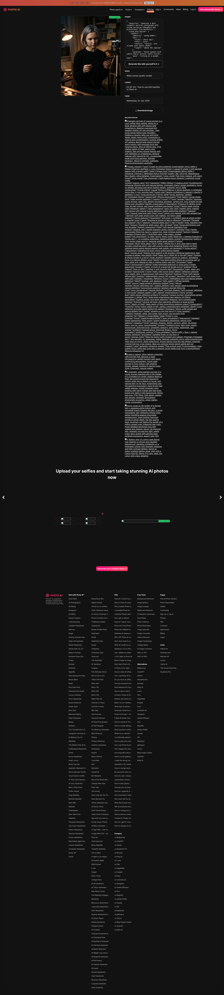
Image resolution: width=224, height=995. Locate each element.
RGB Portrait (96, 864)
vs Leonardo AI (120, 880)
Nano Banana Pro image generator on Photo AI (132, 687)
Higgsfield (141, 699)
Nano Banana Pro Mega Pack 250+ (82, 676)
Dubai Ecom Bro (97, 599)
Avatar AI (50, 602)
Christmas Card (97, 653)
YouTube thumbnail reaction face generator (107, 934)
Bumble (71, 664)
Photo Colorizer (143, 622)
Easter (93, 645)
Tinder (71, 660)
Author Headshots (75, 830)
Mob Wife (72, 803)
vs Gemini (118, 845)
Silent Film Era (96, 699)
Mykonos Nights (75, 714)
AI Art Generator (97, 884)
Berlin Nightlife (97, 845)
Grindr (71, 753)
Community (169, 9)
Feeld (71, 683)
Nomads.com (165, 653)
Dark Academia (97, 987)
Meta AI (140, 760)
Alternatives (142, 664)
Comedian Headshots (77, 849)
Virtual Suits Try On (76, 649)
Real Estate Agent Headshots (80, 841)
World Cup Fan (74, 764)
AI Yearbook (96, 664)
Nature (94, 753)
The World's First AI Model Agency (82, 745)
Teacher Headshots (76, 833)
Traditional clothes (98, 622)
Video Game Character (100, 814)
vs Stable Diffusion (121, 887)
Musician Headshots (99, 980)
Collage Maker (142, 645)
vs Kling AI (118, 857)
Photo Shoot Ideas (167, 603)
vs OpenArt (118, 926)
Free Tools (141, 595)
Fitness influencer (98, 741)
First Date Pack (74, 687)
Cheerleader (73, 810)
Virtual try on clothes (99, 606)
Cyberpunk (95, 626)
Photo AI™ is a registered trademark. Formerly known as (54, 600)
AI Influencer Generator (100, 730)
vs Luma (117, 860)
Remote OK (164, 656)
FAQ (116, 595)
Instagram (72, 610)
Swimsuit (72, 668)
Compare (118, 833)
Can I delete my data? (122, 653)
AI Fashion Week (97, 860)
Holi (92, 764)
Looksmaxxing (74, 622)
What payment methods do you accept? (129, 730)
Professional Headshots (77, 749)
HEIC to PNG (142, 656)
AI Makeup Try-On (76, 737)
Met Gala (94, 710)
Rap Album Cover (98, 891)
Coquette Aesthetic (98, 984)
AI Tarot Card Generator (78, 780)
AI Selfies (72, 614)
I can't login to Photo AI (123, 656)
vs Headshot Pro (120, 849)
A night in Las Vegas (99, 857)
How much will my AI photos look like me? (130, 799)
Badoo (71, 722)
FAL (138, 737)
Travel (71, 857)
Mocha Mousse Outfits (77, 772)
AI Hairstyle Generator (99, 945)
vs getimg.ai (119, 914)
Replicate (140, 741)
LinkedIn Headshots (76, 626)
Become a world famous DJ (101, 903)
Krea (139, 706)
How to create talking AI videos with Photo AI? (132, 726)
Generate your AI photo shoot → (112, 568)
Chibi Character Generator (101, 610)
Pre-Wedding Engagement (101, 895)
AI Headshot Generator (146, 614)
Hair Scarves (96, 714)
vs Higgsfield (119, 868)
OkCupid (94, 968)
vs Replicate (119, 910)
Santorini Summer (98, 718)
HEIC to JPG (142, 653)
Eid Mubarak (96, 776)
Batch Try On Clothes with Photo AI (127, 703)
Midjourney (141, 668)
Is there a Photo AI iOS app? (125, 695)
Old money (95, 791)
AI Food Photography (99, 722)
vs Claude (118, 903)
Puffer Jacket (74, 791)
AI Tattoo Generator (98, 887)
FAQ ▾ (158, 9)
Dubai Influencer (75, 703)
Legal (162, 637)
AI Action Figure (97, 918)
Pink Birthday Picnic (99, 672)
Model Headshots (75, 645)
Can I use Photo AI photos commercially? (129, 745)
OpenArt (140, 757)
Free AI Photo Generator (169, 599)
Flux (138, 722)
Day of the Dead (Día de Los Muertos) (105, 780)
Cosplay (94, 668)
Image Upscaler (143, 629)
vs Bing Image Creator (122, 922)
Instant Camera (74, 618)
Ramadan (95, 768)
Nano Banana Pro (98, 799)
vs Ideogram (119, 884)
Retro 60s (95, 691)
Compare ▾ (139, 9)
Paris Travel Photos (98, 810)
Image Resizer (142, 603)
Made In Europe (75, 653)
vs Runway (118, 853)
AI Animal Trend (97, 807)
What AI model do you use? (124, 645)
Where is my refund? (122, 733)
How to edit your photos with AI (126, 741)
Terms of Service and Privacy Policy (54, 602)
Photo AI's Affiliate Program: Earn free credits (131, 629)
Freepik (140, 703)
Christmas (95, 649)
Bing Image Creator (144, 753)
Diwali (93, 637)
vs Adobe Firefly (120, 899)
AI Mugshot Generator (99, 957)
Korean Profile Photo (99, 629)
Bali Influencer (96, 733)
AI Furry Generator (76, 783)
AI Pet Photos (96, 961)
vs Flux (117, 891)
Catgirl (93, 872)
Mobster (72, 807)
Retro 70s (95, 687)
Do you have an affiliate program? (127, 680)
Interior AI (164, 649)
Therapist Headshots (76, 822)
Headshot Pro (142, 680)
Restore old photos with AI (124, 699)
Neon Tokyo (96, 876)
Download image (145, 110)
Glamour (72, 629)
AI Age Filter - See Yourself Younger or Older (108, 830)
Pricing (150, 9)
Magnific (140, 726)
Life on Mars (96, 853)
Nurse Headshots (75, 757)
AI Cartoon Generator (99, 964)
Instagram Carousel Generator (80, 733)
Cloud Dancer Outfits (77, 776)
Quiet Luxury (73, 760)
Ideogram (141, 714)
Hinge (71, 633)
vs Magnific (118, 895)
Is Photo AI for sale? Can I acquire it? (128, 668)
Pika (139, 695)
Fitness (94, 737)
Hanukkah (95, 772)
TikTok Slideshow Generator (102, 803)
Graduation (95, 749)
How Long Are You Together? (102, 795)
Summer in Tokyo (98, 703)
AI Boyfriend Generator (100, 941)
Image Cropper (143, 606)
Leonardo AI (142, 710)
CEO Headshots (97, 910)
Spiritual (72, 726)
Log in (193, 9)
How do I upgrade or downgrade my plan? (130, 791)
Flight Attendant (75, 718)
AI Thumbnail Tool (98, 937)
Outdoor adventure (98, 745)
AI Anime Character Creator (101, 614)
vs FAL (116, 907)
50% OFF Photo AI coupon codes (127, 637)
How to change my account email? (127, 810)
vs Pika (117, 864)
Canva (139, 749)
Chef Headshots (97, 976)
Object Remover (143, 637)
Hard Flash (73, 599)
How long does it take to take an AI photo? (130, 795)
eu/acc (163, 660)
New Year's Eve (74, 814)
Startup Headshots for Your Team (104, 914)
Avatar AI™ (73, 853)
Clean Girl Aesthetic (76, 641)
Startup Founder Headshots (79, 637)
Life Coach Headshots (77, 826)
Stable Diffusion (143, 718)
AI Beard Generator (98, 949)
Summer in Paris (97, 706)
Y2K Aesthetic (96, 660)
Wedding (72, 741)
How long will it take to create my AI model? (131, 753)
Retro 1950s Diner (75, 787)
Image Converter (143, 633)
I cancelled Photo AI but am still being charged (132, 610)
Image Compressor (144, 641)
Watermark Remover (145, 610)
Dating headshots (98, 922)
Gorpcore (95, 656)
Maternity (95, 899)
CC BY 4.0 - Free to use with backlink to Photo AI (143, 88)
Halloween (95, 633)
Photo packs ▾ (116, 9)
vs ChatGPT (119, 841)
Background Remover (145, 599)
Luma (139, 691)
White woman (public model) (139, 76)
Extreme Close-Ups (76, 656)
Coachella (95, 760)
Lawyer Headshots (76, 845)
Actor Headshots (75, 699)
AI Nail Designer (97, 726)
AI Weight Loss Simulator (100, 953)
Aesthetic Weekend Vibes (78, 768)
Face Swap (141, 618)
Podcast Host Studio (76, 691)
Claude (140, 733)
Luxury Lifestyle (75, 695)
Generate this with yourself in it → (143, 64)
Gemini (139, 676)
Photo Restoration (144, 626)
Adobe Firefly (142, 730)
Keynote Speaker (75, 799)
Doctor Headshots (75, 837)
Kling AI (140, 687)
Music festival (96, 757)
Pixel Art (94, 837)
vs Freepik (118, 872)
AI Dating (72, 606)
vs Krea (117, 876)
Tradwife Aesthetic (98, 849)
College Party (96, 880)
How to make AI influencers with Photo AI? (130, 672)
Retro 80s (95, 683)
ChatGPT (140, 672)
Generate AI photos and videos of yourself (130, 633)
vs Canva (118, 918)
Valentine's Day (97, 641)
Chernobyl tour (97, 841)
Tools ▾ (128, 9)
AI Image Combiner (144, 649)
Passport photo (97, 926)
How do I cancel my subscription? (127, 599)
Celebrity (72, 818)
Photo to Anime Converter (101, 618)
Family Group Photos (99, 822)
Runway (140, 683)
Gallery (163, 606)
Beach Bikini (73, 680)
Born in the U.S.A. (98, 676)
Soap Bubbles (74, 795)
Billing (185, 9)
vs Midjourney (119, 837)
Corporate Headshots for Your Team (105, 907)
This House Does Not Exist (170, 668)
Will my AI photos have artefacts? (127, 807)
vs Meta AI (118, 930)
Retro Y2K (95, 695)
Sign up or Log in (166, 614)
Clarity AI (163, 664)
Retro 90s (72, 710)
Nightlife (72, 672)
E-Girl (93, 868)
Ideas (178, 9)
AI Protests (95, 930)
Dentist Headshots (98, 972)
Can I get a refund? (121, 618)
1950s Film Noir (97, 680)
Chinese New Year (98, 783)
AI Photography (74, 603)
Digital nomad (96, 603)
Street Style (73, 706)
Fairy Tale (95, 787)
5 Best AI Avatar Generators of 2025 (128, 718)
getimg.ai (140, 745)
